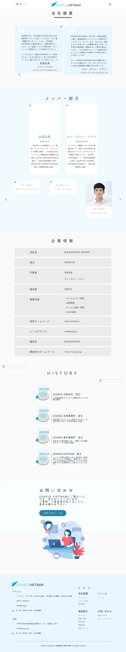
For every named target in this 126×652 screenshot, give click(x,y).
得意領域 (81, 625)
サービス (81, 615)
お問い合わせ (102, 615)
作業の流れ (82, 619)
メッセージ (82, 598)
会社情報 (81, 604)
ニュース (100, 598)
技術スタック (83, 628)
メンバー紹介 (83, 601)
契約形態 (81, 622)
